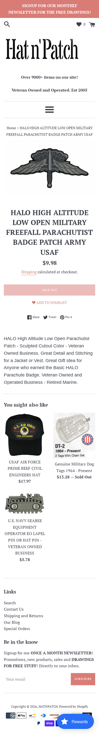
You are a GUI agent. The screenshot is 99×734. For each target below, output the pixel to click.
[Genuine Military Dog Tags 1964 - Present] (74, 435)
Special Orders (17, 628)
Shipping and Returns (23, 615)
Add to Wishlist (51, 302)
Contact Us (14, 609)
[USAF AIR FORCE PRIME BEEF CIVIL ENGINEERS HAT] (25, 434)
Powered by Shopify (73, 706)
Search (10, 603)
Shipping (29, 271)
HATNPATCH (48, 706)
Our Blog (12, 622)
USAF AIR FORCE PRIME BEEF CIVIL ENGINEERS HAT (25, 468)
